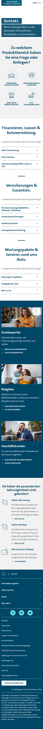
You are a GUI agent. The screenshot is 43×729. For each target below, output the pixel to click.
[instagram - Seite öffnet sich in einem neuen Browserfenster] (13, 612)
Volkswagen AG (7, 660)
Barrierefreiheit (7, 640)
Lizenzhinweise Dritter (10, 665)
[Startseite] (3, 574)
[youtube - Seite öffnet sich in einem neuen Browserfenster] (30, 612)
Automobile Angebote (10, 583)
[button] (10, 150)
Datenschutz (6, 630)
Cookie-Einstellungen (9, 635)
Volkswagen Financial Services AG (14, 655)
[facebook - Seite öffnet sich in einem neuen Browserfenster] (21, 612)
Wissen (4, 597)
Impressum (5, 625)
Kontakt (4, 620)
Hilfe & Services (7, 590)
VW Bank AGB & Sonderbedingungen (15, 645)
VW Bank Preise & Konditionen (13, 650)
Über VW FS (6, 603)
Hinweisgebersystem (9, 675)
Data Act (4, 670)
